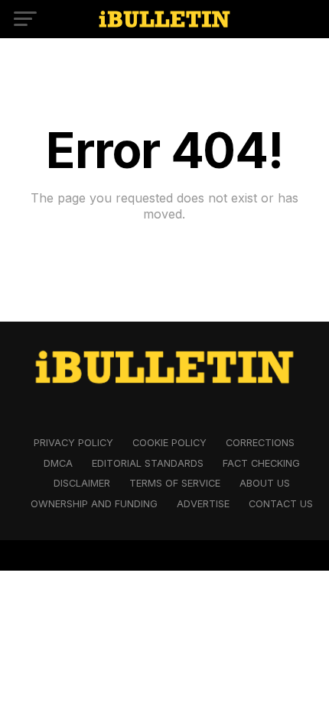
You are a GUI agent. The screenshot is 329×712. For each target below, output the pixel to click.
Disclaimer (82, 483)
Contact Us (281, 504)
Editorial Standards (148, 463)
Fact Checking (261, 463)
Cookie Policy (169, 442)
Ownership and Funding (94, 504)
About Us (264, 483)
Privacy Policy (73, 442)
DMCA (58, 463)
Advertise (203, 504)
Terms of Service (174, 483)
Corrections (260, 442)
